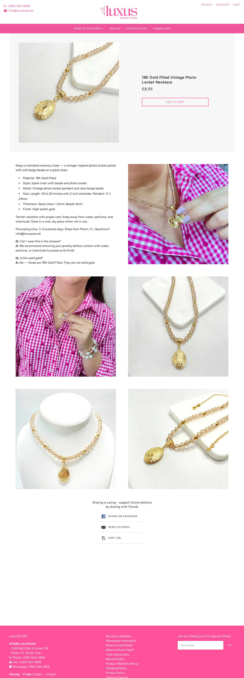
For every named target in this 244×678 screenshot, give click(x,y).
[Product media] (66, 326)
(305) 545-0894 (19, 6)
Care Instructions (117, 654)
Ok (230, 645)
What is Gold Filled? (119, 645)
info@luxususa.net (21, 10)
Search (206, 4)
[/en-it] (119, 12)
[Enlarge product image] (69, 92)
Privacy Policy (115, 673)
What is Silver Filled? (120, 650)
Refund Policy (115, 659)
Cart (236, 4)
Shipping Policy (116, 668)
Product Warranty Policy (122, 663)
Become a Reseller (118, 636)
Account (222, 4)
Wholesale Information (121, 641)
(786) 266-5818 (39, 666)
